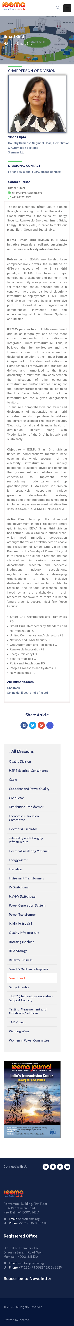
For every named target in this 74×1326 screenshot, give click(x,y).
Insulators (16, 869)
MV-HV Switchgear (22, 896)
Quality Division (20, 762)
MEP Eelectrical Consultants (28, 771)
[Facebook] (24, 725)
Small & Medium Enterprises (28, 969)
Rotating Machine (21, 942)
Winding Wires (19, 1031)
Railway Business (21, 960)
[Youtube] (67, 1167)
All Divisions (22, 751)
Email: (24, 1219)
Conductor (16, 798)
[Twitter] (32, 725)
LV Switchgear (19, 887)
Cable (13, 780)
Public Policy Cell (20, 924)
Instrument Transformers (26, 878)
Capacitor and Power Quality (29, 789)
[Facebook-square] (53, 1167)
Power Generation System (27, 905)
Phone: (28, 1223)
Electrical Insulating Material (28, 851)
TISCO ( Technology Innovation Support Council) (31, 998)
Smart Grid (17, 978)
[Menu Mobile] (67, 8)
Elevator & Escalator (23, 829)
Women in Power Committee (29, 1040)
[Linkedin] (50, 725)
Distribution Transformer (26, 807)
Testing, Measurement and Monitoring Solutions (28, 1011)
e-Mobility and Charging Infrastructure (26, 840)
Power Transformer (22, 915)
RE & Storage (18, 951)
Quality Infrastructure (24, 933)
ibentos (24, 1320)
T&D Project (17, 1022)
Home (8, 43)
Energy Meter (18, 860)
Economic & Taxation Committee (24, 818)
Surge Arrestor (19, 987)
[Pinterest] (41, 725)
